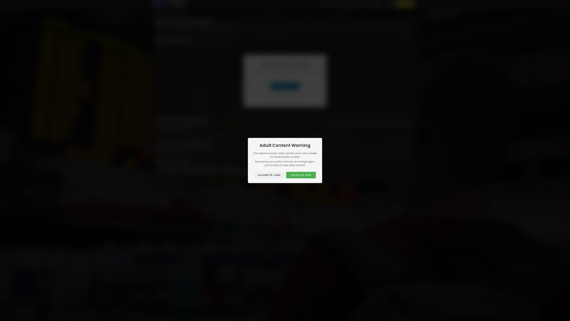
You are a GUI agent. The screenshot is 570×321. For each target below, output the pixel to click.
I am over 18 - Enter (301, 175)
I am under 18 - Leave (269, 175)
